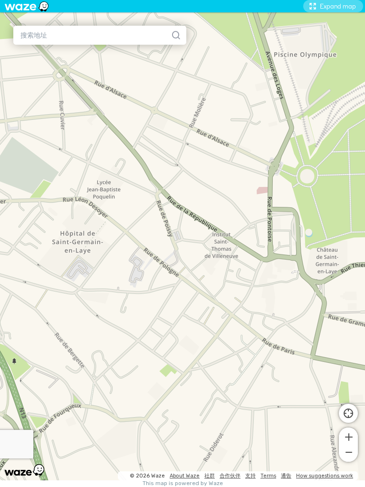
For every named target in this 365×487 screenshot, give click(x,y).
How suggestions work (324, 476)
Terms (268, 476)
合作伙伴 (230, 476)
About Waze (185, 476)
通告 (286, 476)
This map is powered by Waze (183, 483)
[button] (348, 436)
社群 (209, 476)
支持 (250, 476)
